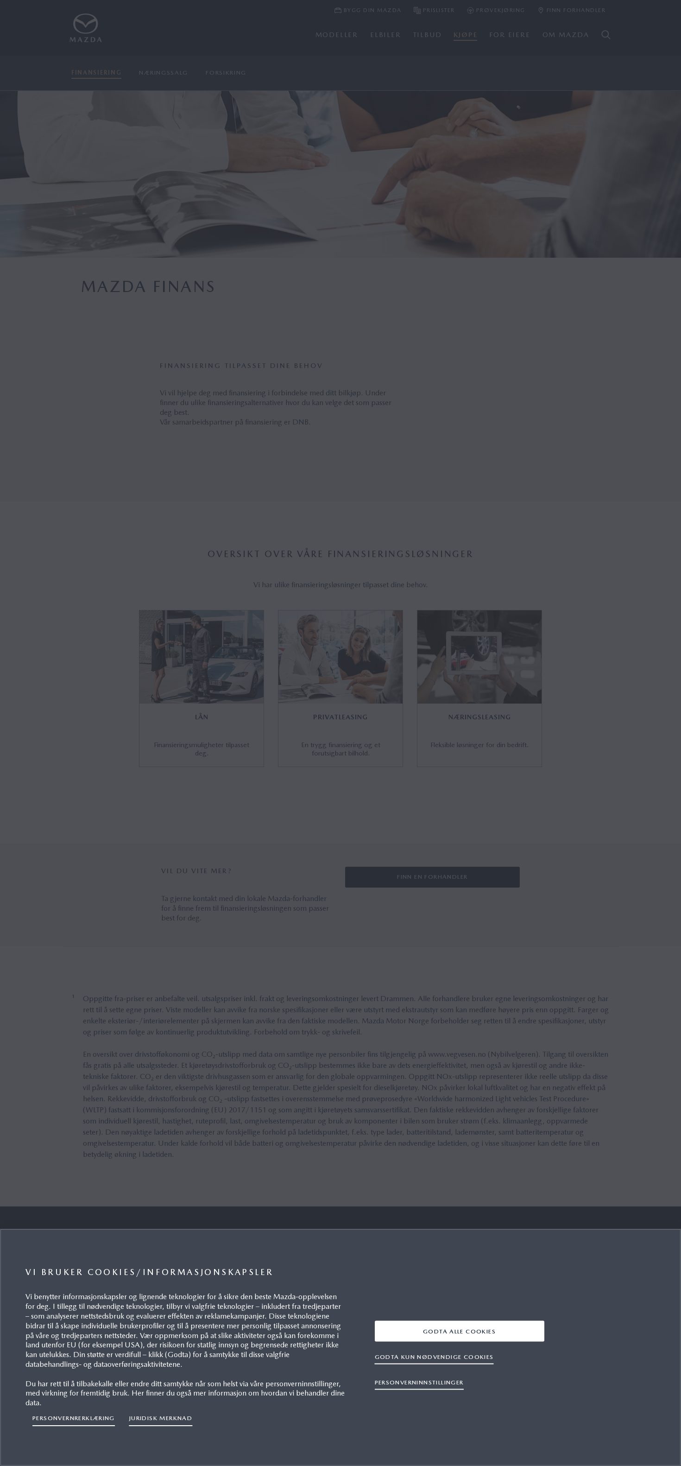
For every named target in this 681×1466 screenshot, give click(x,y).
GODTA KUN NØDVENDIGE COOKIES (434, 1356)
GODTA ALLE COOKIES (459, 1330)
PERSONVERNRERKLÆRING (73, 1418)
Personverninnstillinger (419, 1381)
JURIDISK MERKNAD (160, 1418)
